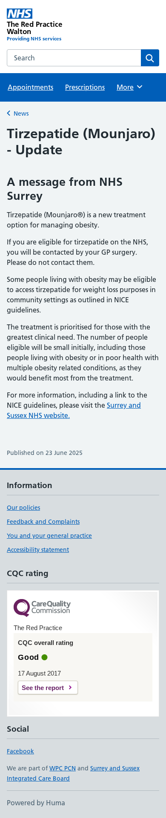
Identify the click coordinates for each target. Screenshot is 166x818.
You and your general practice (49, 536)
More (129, 87)
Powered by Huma (36, 802)
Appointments (30, 87)
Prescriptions (85, 87)
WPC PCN (62, 768)
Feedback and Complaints (43, 521)
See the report (43, 687)
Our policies (23, 507)
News (21, 113)
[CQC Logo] (42, 608)
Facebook (20, 751)
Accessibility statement (38, 550)
